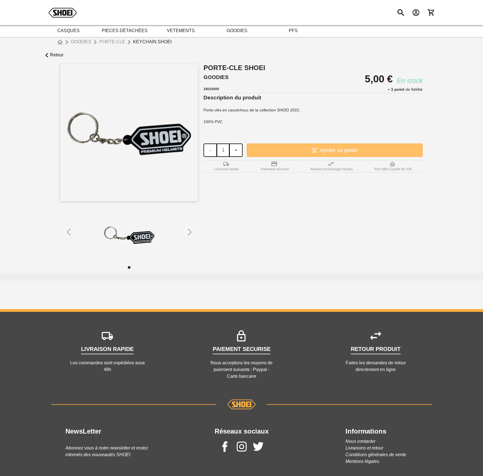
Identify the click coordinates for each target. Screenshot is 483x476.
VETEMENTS (181, 30)
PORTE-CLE (112, 41)
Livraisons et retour (364, 448)
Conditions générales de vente (375, 454)
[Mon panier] (431, 12)
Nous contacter (360, 441)
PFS (293, 30)
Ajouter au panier (338, 150)
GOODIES (237, 30)
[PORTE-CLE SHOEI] (129, 235)
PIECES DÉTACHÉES (125, 30)
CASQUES (68, 30)
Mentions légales (362, 461)
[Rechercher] (400, 12)
